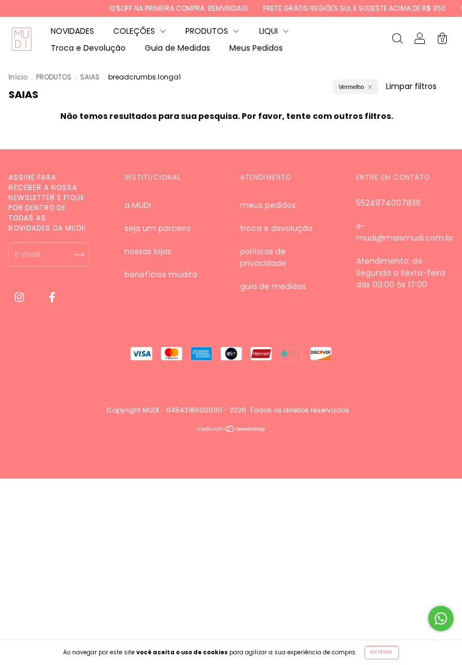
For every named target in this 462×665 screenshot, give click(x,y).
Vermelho (351, 86)
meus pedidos (268, 205)
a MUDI (138, 205)
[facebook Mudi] (52, 297)
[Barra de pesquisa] (397, 40)
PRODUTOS (207, 31)
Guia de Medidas (177, 48)
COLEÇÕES (135, 31)
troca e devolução (276, 228)
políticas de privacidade (263, 257)
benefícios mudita (161, 274)
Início (18, 77)
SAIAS (90, 77)
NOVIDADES (72, 31)
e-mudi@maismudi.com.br (405, 231)
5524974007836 (388, 203)
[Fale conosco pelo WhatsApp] (441, 618)
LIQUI (269, 31)
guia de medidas (273, 286)
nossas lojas (148, 251)
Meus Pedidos (256, 48)
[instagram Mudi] (20, 297)
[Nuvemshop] (231, 430)
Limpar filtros (411, 86)
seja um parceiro (158, 228)
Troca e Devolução (88, 48)
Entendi (382, 652)
